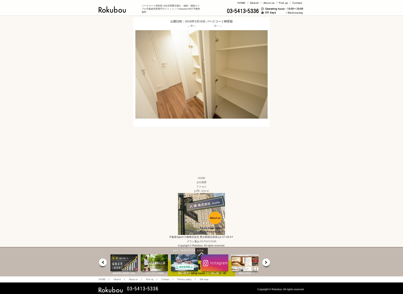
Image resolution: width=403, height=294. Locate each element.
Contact (165, 279)
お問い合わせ (201, 190)
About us (133, 279)
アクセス (201, 186)
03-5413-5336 (208, 241)
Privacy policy (184, 279)
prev (103, 263)
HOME (201, 178)
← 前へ (191, 25)
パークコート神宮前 (219, 21)
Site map (204, 279)
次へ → (218, 25)
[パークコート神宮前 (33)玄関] (201, 74)
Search (117, 279)
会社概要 (201, 182)
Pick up (149, 279)
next (266, 263)
